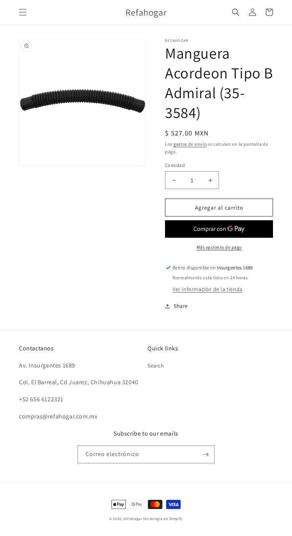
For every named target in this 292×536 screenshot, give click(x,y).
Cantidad (175, 165)
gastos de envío (190, 144)
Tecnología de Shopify (163, 518)
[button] (22, 12)
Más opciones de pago (219, 247)
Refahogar (133, 518)
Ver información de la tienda (208, 289)
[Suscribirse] (205, 454)
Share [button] (181, 305)
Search (156, 365)
